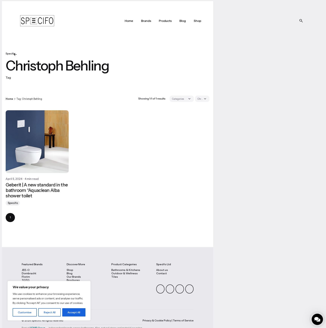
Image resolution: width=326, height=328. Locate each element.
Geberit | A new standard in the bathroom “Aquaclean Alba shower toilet (37, 190)
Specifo (13, 203)
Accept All (74, 312)
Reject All (49, 312)
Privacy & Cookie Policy (157, 320)
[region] (49, 300)
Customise (25, 312)
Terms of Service (183, 320)
